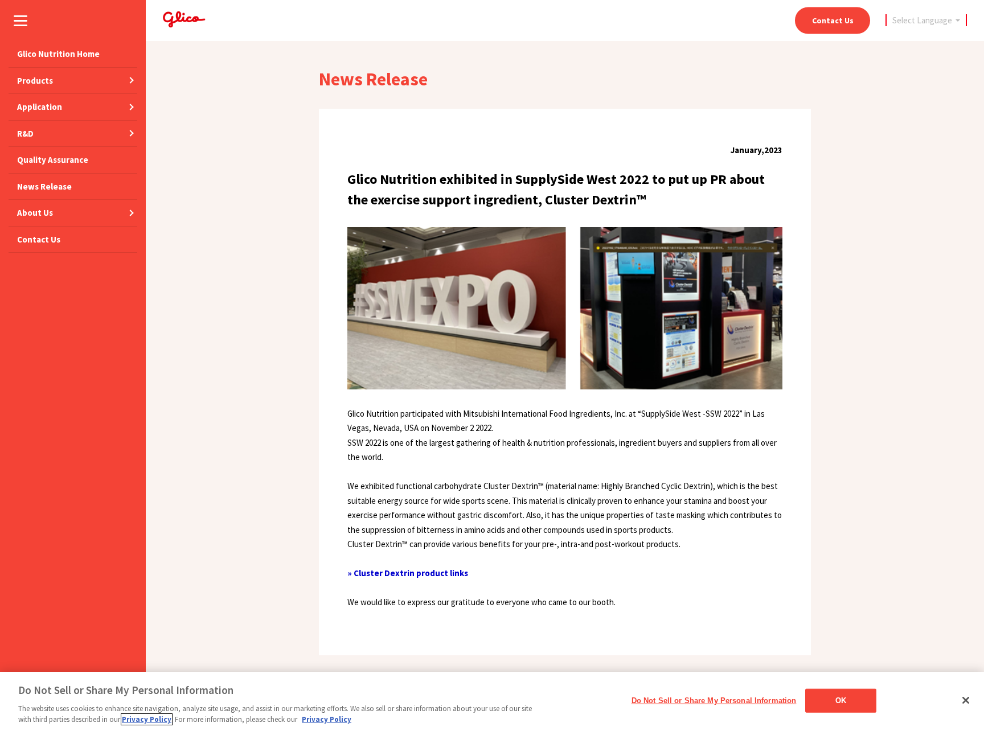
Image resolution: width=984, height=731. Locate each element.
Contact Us (833, 20)
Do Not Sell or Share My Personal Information (714, 700)
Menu (20, 20)
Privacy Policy (146, 719)
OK (840, 700)
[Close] (965, 700)
